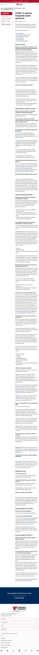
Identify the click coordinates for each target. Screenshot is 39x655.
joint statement (31, 334)
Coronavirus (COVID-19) (8, 8)
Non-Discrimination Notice (5, 642)
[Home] (19, 4)
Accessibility (3, 638)
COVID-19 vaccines (17, 8)
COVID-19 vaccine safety (6, 18)
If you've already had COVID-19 (22, 40)
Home (2, 8)
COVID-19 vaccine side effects (6, 21)
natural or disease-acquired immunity (25, 69)
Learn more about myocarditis (24, 261)
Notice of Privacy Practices (5, 645)
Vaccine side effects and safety (22, 36)
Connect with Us (5, 622)
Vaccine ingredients (20, 39)
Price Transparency (4, 647)
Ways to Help (4, 629)
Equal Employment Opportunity (6, 640)
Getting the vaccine (20, 37)
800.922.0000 (19, 598)
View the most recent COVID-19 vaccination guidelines (26, 114)
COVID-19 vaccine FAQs (6, 24)
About (3, 625)
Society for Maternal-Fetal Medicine (24, 149)
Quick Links (4, 618)
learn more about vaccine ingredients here (27, 513)
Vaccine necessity (19, 33)
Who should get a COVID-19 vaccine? (23, 34)
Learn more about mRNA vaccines (25, 415)
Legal (2, 635)
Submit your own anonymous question (28, 27)
